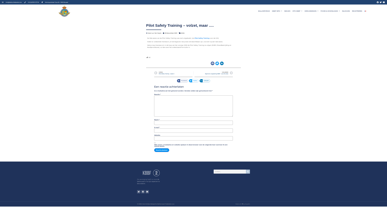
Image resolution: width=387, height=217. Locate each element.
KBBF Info (276, 11)
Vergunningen (310, 11)
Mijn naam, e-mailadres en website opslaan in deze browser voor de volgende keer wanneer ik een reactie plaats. (191, 145)
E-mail (157, 127)
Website (157, 135)
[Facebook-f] (378, 2)
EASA (183, 33)
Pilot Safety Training (202, 38)
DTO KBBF (296, 11)
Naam (157, 119)
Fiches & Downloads (329, 11)
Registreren (357, 11)
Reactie (157, 94)
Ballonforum (264, 11)
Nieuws (287, 11)
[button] (212, 63)
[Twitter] (381, 2)
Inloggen (346, 11)
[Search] (248, 172)
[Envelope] (384, 2)
